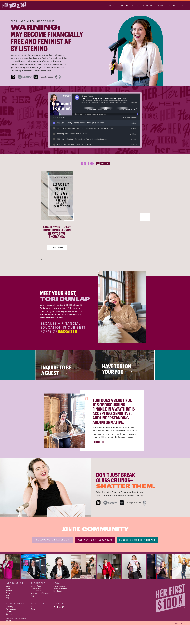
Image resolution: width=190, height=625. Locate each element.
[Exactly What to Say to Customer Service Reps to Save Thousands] (57, 195)
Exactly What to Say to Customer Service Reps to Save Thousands (56, 232)
